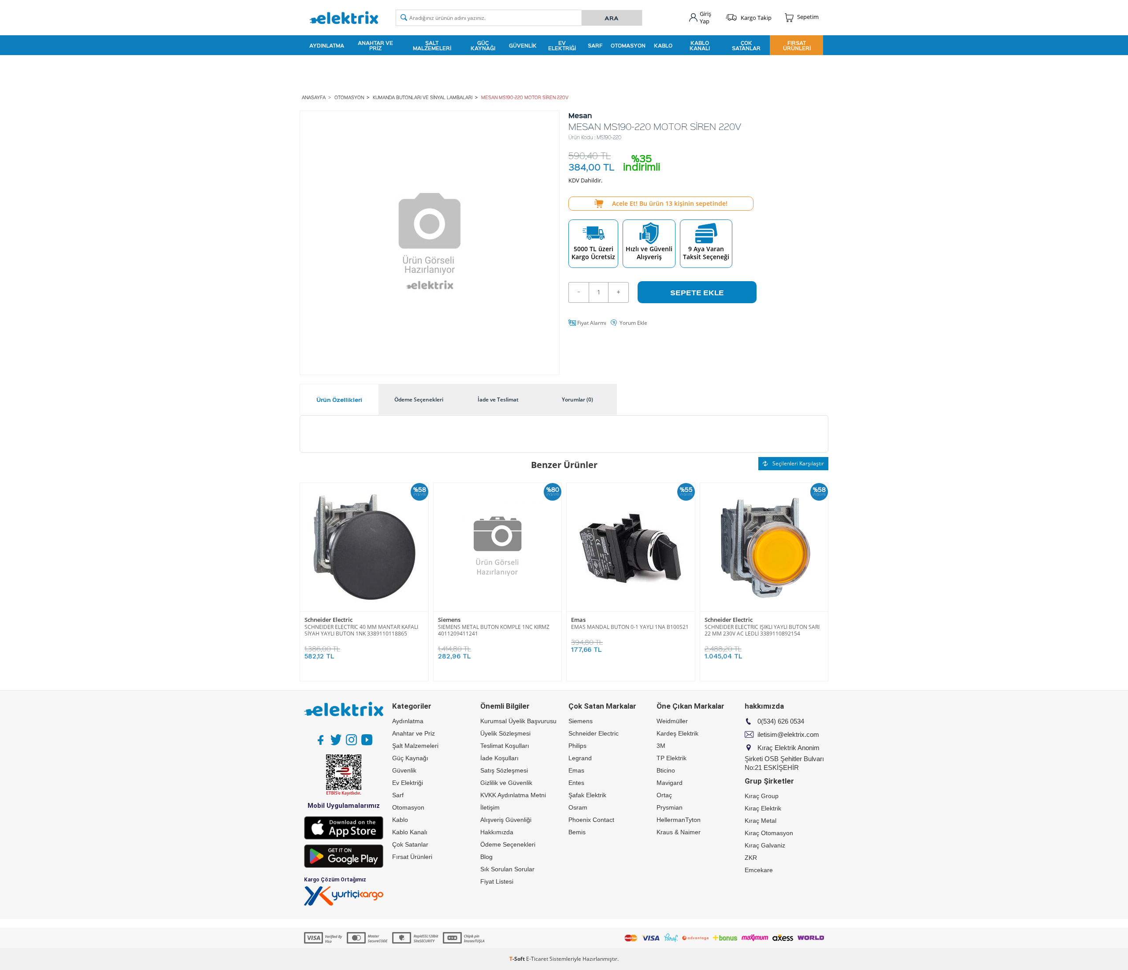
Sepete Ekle (697, 292)
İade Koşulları (499, 758)
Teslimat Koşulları (504, 745)
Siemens (449, 620)
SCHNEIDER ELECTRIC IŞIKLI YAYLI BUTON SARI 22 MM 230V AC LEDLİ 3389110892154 (762, 630)
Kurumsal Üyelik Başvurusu (518, 721)
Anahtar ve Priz (375, 45)
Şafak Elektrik (587, 795)
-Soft (517, 959)
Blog (486, 856)
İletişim (490, 807)
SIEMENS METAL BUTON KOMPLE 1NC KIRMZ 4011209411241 (493, 630)
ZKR (751, 857)
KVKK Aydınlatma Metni (513, 795)
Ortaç (664, 795)
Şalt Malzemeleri (432, 45)
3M (661, 745)
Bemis (577, 832)
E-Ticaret (537, 959)
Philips (577, 745)
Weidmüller (672, 721)
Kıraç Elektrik (763, 808)
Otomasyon (628, 45)
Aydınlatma (326, 45)
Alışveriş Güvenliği (505, 819)
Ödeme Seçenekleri (507, 844)
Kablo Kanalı (700, 45)
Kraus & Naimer (679, 832)
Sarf (595, 45)
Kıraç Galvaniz (765, 845)
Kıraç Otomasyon (769, 832)
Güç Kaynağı (483, 45)
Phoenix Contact (591, 819)
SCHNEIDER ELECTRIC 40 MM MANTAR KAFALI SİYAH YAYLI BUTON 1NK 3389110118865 (361, 630)
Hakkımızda (496, 832)
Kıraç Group (762, 795)
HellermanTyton (679, 819)
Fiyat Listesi (496, 881)
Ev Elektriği (562, 45)
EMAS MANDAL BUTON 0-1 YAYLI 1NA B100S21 (630, 627)
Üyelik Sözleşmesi (505, 733)
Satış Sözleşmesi (504, 770)
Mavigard (670, 782)
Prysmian (670, 807)
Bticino (666, 770)
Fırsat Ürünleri (797, 45)
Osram (577, 807)
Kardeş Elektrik (677, 733)
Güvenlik (523, 45)
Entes (576, 782)
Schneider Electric (328, 620)
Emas (578, 620)
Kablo (663, 45)
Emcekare (759, 869)
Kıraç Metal (760, 820)
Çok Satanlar (746, 45)
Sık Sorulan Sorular (507, 869)
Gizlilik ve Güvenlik (506, 782)
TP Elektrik (671, 758)
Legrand (580, 758)
